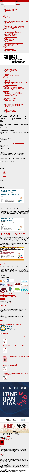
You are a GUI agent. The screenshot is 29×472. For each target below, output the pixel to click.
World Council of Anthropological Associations (10, 324)
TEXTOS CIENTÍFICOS (9, 40)
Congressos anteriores (9, 28)
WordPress (7, 439)
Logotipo (7, 13)
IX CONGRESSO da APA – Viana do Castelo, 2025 (14, 26)
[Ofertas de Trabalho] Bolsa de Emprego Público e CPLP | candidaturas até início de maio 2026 (14, 365)
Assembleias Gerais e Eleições (11, 9)
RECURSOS (5, 51)
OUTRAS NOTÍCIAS (9, 45)
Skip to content (3, 66)
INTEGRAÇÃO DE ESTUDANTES (11, 34)
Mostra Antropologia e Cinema (11, 23)
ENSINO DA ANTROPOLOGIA (10, 35)
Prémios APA (8, 17)
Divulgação (5, 38)
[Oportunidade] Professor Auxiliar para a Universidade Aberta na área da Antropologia (15, 374)
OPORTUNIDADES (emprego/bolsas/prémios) (14, 43)
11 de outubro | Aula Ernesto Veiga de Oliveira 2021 (10, 296)
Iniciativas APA (6, 16)
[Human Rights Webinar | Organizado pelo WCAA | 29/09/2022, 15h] (12, 260)
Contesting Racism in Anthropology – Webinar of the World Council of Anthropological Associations (14, 234)
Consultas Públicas (12, 33)
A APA (4, 7)
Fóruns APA (7, 20)
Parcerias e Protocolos (9, 10)
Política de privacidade (17, 471)
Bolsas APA (7, 19)
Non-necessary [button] (3, 462)
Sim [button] (10, 471)
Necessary (4, 455)
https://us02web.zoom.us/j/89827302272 (8, 137)
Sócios (4, 15)
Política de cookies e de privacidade (12, 14)
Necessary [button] (2, 454)
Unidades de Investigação (10, 49)
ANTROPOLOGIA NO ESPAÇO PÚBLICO (12, 31)
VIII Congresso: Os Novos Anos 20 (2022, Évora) (14, 27)
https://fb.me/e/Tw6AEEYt (18, 143)
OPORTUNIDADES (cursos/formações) (12, 44)
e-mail (8, 436)
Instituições (5, 46)
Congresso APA (6, 25)
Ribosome (2, 438)
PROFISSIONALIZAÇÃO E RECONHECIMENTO (13, 32)
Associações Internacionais (10, 50)
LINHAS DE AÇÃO (6, 29)
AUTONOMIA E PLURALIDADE (11, 37)
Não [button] (12, 471)
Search (1, 3)
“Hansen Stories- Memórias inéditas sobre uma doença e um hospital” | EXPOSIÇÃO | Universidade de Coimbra (14, 294)
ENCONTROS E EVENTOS (10, 39)
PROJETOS (7, 41)
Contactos (7, 11)
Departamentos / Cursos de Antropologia (13, 47)
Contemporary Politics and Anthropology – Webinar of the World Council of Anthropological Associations (14, 205)
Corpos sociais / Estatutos (10, 8)
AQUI (10, 302)
